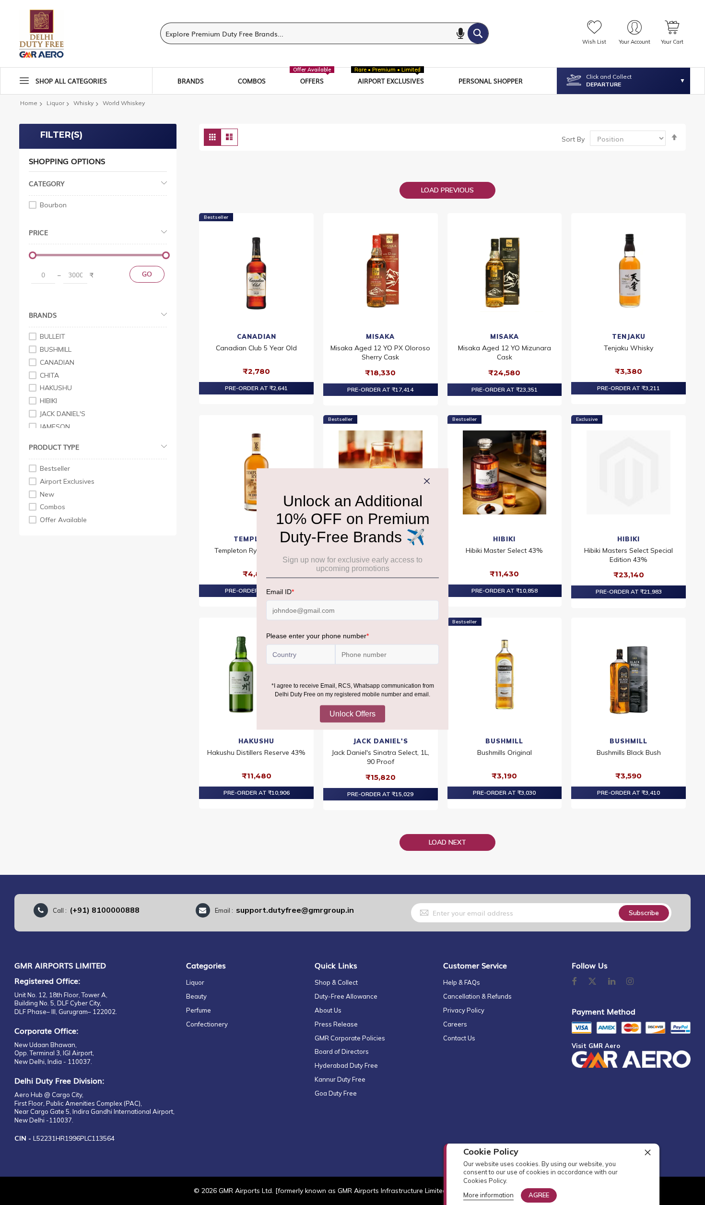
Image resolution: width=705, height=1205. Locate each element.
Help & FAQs (461, 982)
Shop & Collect (336, 982)
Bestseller (55, 468)
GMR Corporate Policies (350, 1038)
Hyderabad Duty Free (346, 1065)
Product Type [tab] (54, 447)
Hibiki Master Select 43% (504, 550)
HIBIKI (504, 539)
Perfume (198, 1010)
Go (147, 274)
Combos (52, 506)
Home (28, 103)
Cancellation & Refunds (477, 996)
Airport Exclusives (67, 481)
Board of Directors (342, 1051)
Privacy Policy (463, 1010)
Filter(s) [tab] (61, 135)
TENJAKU (629, 336)
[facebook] (574, 982)
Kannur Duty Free (340, 1079)
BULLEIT (52, 336)
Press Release (336, 1024)
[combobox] (324, 33)
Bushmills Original (504, 752)
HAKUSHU (256, 741)
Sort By (573, 139)
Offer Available (63, 519)
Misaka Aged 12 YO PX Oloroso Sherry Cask (380, 352)
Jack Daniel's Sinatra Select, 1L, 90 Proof (380, 757)
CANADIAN (256, 336)
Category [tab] (46, 183)
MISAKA (380, 336)
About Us (328, 1010)
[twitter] (592, 982)
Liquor (55, 103)
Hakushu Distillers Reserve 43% (256, 752)
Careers (455, 1024)
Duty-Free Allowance (346, 996)
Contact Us (459, 1038)
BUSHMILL (504, 741)
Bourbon (53, 205)
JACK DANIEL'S (380, 741)
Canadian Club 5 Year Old (256, 348)
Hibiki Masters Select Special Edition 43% (628, 555)
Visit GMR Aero (596, 1046)
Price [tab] (38, 232)
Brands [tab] (43, 315)
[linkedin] (612, 982)
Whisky (83, 103)
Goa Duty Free (336, 1093)
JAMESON (55, 426)
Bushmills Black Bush (629, 752)
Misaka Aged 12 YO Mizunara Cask (504, 352)
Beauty (196, 996)
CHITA (49, 375)
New (47, 494)
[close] (647, 1152)
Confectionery (207, 1024)
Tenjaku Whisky (628, 348)
